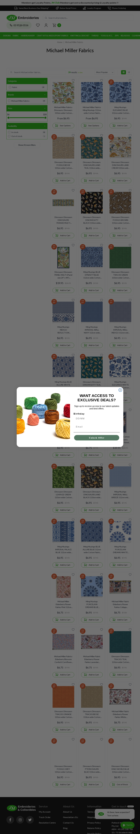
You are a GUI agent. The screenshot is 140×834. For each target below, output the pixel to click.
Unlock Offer (96, 437)
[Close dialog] (120, 390)
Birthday (79, 414)
